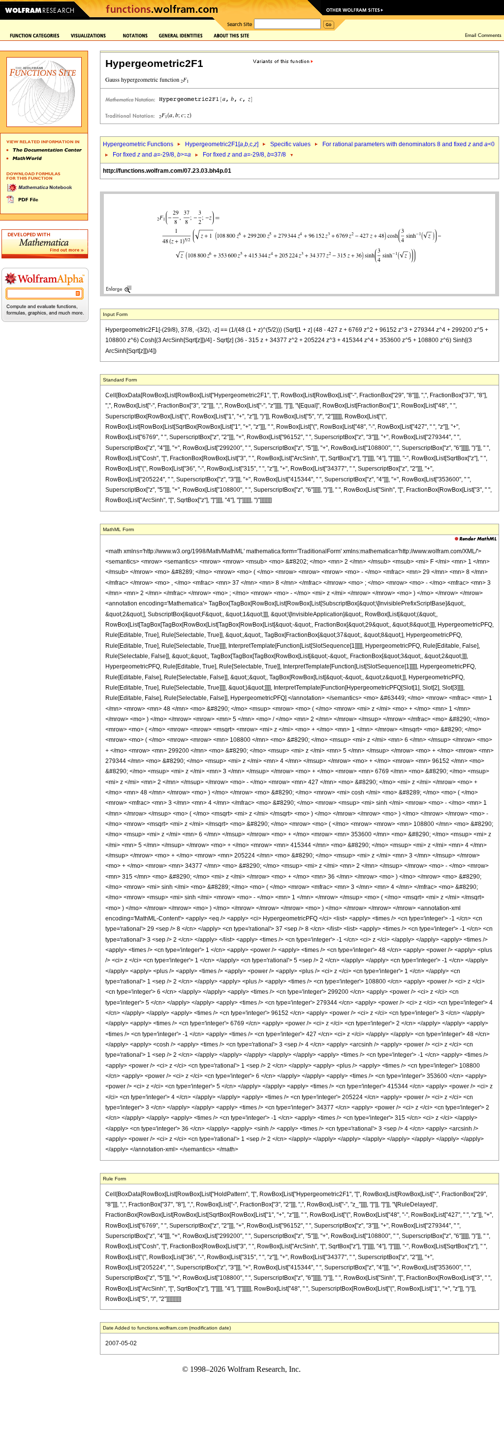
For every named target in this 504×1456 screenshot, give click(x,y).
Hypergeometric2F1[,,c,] (221, 144)
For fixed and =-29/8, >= (152, 154)
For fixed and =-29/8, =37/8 (244, 154)
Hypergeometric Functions (138, 144)
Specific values (290, 144)
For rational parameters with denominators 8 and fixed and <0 (408, 144)
